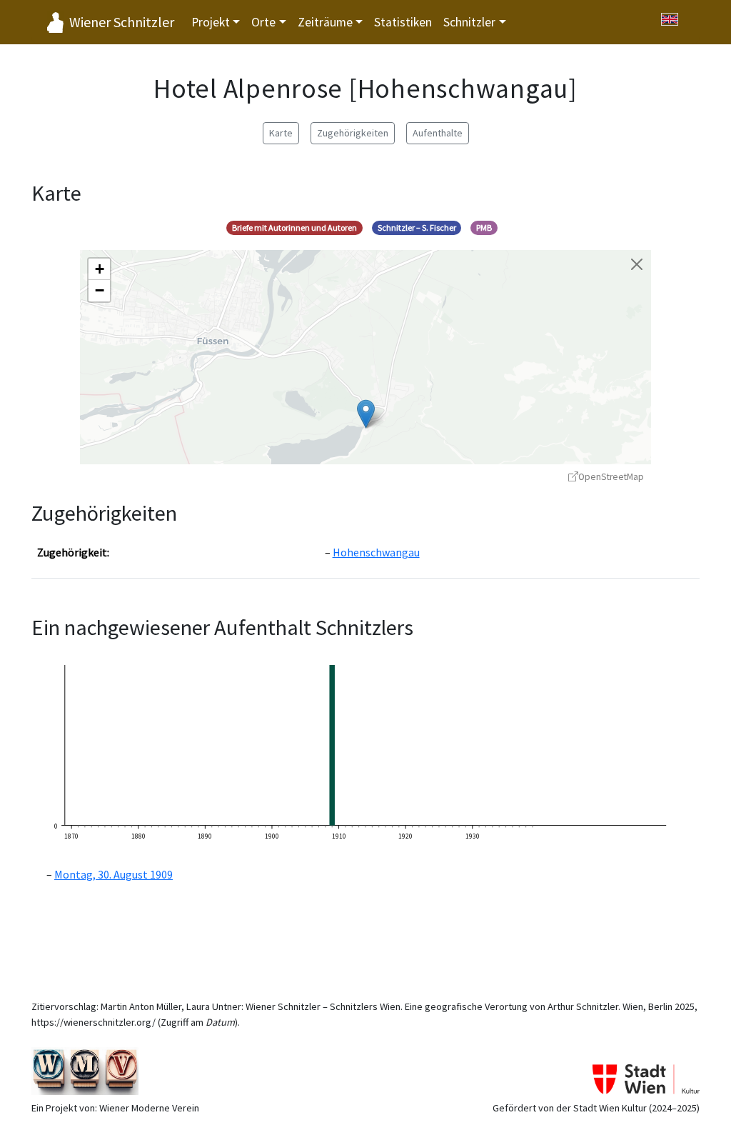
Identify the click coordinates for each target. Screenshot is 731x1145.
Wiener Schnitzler (121, 22)
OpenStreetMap (611, 477)
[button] (366, 414)
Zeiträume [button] (325, 22)
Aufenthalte (438, 132)
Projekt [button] (210, 22)
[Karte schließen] (636, 264)
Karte (281, 132)
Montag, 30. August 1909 (113, 874)
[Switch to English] (669, 19)
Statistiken (403, 22)
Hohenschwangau (376, 552)
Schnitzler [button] (469, 22)
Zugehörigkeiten (352, 132)
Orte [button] (263, 22)
